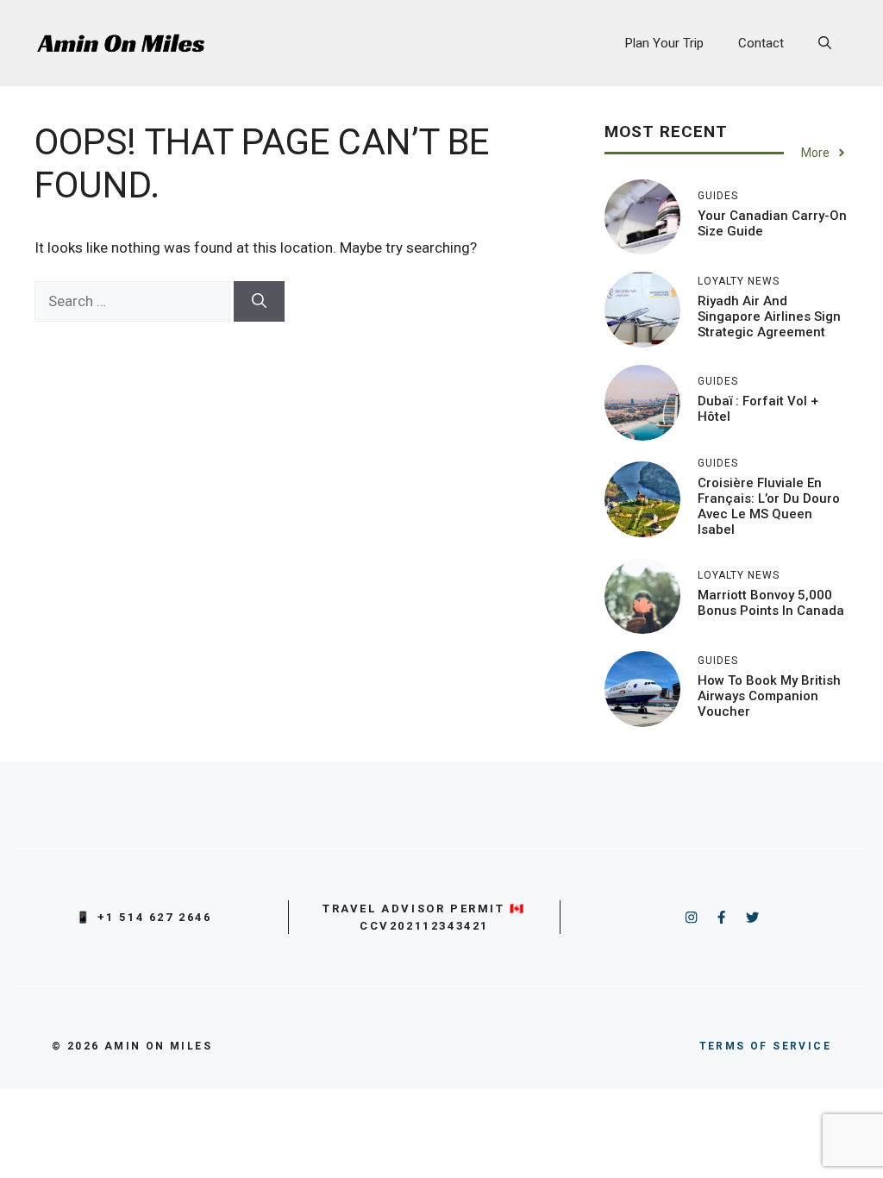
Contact (761, 43)
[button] (825, 43)
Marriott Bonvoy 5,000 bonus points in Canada (771, 602)
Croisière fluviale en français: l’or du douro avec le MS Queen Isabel (769, 506)
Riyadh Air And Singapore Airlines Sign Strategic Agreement (769, 316)
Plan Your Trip (664, 43)
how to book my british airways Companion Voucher (769, 696)
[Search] (259, 302)
